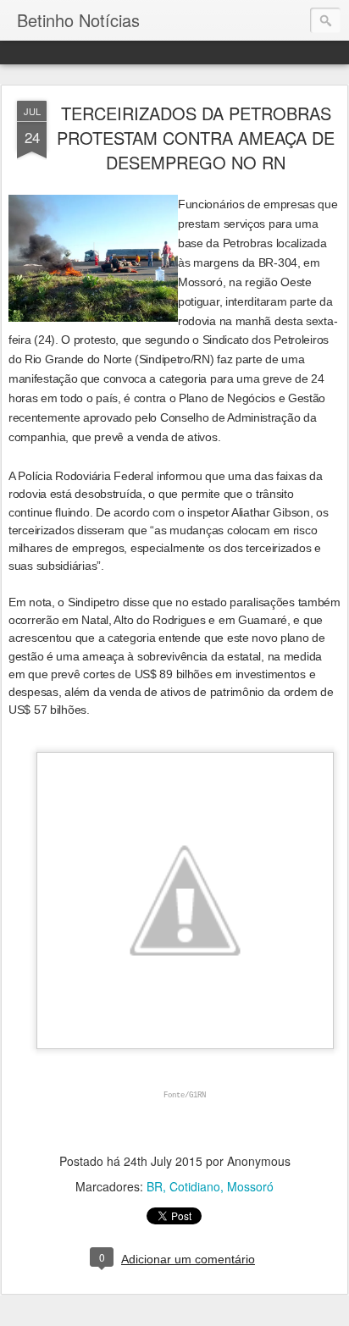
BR (155, 1186)
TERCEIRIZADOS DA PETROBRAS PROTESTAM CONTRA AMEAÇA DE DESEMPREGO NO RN (196, 137)
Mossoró (250, 1186)
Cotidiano (194, 1186)
